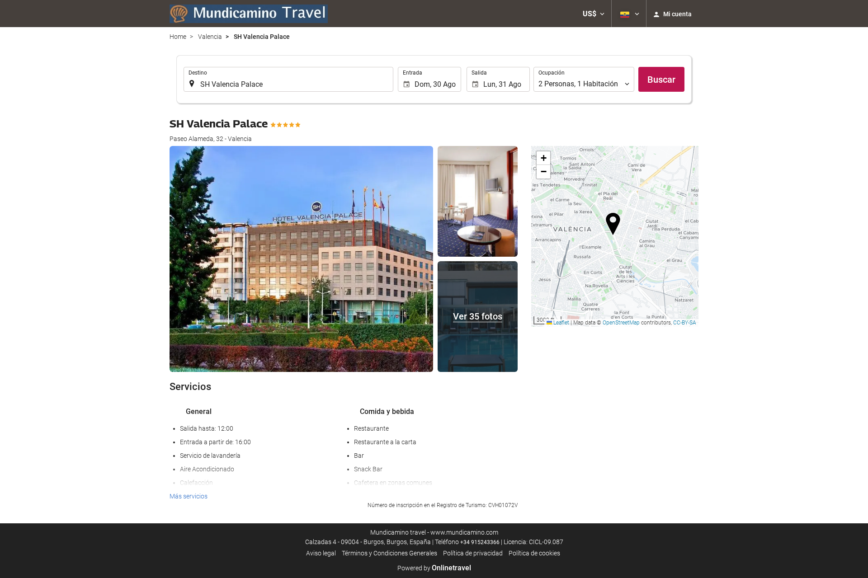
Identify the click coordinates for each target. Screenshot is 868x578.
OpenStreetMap (621, 323)
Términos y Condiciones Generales (389, 553)
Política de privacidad (473, 553)
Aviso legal (321, 553)
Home (178, 36)
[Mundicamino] (249, 13)
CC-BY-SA (684, 323)
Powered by (434, 568)
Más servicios (189, 496)
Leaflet (560, 323)
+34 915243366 (480, 542)
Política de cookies (534, 553)
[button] (593, 13)
